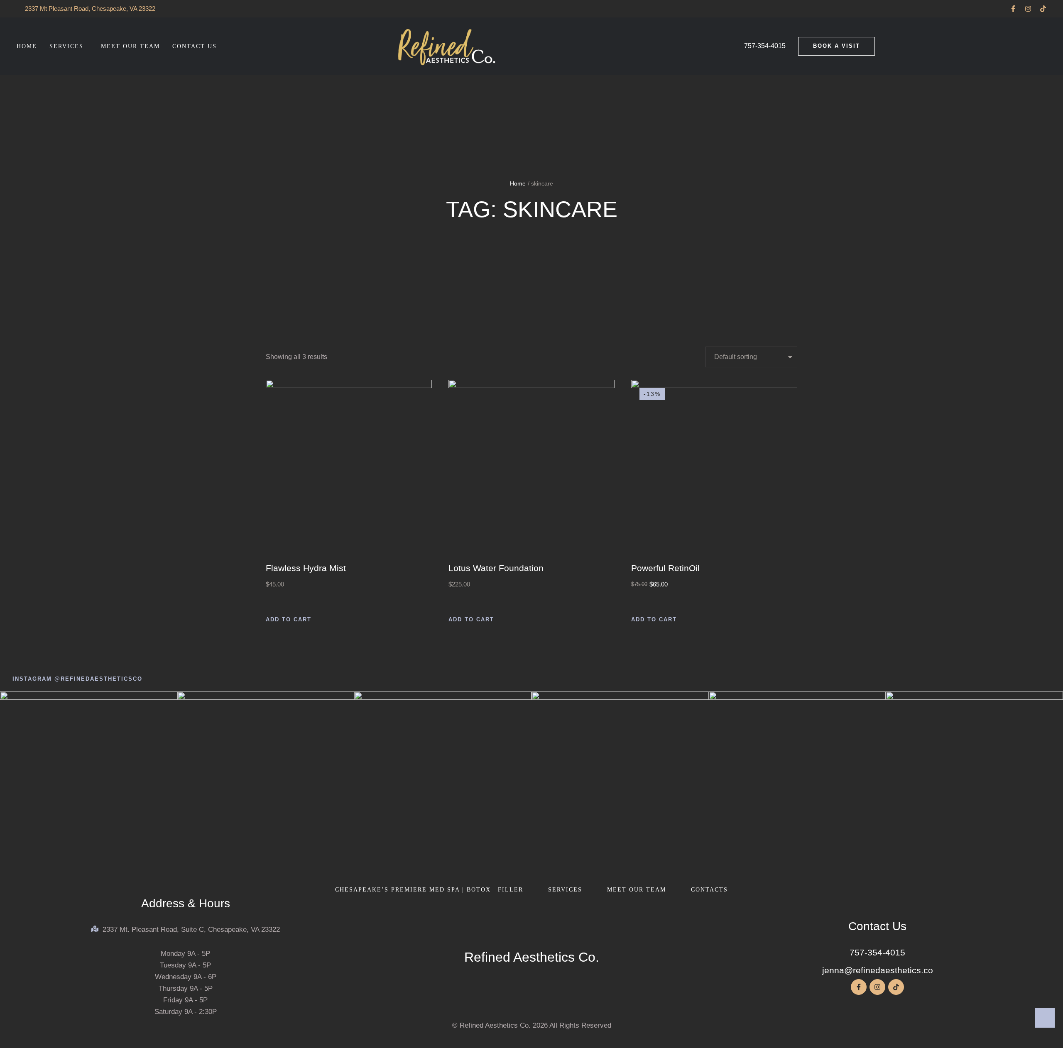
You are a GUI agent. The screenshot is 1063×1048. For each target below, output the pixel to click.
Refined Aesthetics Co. (531, 957)
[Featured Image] (349, 467)
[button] (1013, 8)
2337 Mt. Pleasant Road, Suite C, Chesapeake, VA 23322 (191, 929)
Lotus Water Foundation (496, 568)
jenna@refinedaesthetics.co (877, 970)
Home (518, 183)
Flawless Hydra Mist (306, 568)
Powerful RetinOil (665, 568)
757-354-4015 (877, 952)
